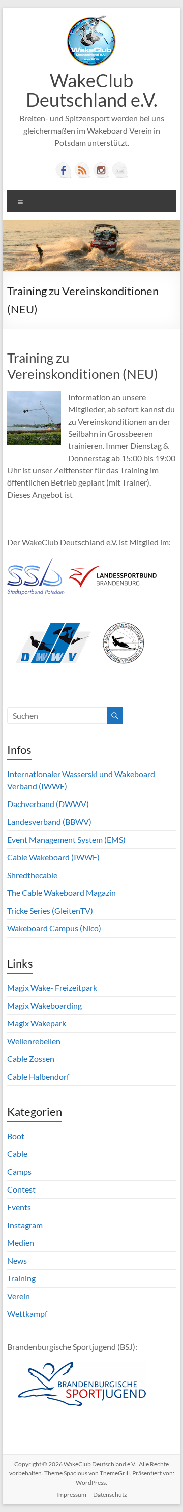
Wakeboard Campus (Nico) (54, 928)
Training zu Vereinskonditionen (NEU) (82, 365)
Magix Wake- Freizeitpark (52, 987)
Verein (18, 1296)
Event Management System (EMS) (66, 839)
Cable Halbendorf (38, 1076)
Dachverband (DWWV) (48, 804)
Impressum (71, 1494)
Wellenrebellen (33, 1041)
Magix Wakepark (36, 1023)
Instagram (25, 1225)
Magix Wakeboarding (44, 1005)
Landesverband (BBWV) (49, 821)
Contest (21, 1189)
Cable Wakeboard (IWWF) (53, 857)
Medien (20, 1242)
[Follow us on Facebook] (63, 170)
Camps (19, 1171)
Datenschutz (110, 1494)
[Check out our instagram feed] (101, 170)
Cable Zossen (30, 1059)
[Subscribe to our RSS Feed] (82, 170)
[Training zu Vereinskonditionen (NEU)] (34, 396)
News (17, 1260)
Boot (15, 1136)
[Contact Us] (120, 170)
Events (19, 1207)
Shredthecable (32, 875)
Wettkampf (27, 1313)
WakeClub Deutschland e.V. (92, 90)
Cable (17, 1154)
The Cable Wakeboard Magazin (61, 892)
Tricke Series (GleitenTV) (50, 910)
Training (21, 1278)
